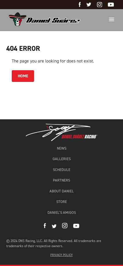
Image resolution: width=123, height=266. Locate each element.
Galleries (62, 158)
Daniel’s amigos (61, 212)
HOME (23, 76)
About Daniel (61, 191)
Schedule (61, 169)
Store (61, 201)
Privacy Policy (61, 255)
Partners (61, 180)
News (61, 148)
